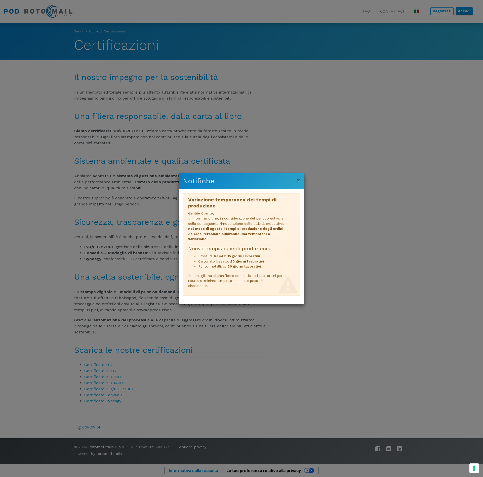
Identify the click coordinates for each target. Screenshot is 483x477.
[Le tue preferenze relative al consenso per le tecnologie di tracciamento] (474, 468)
